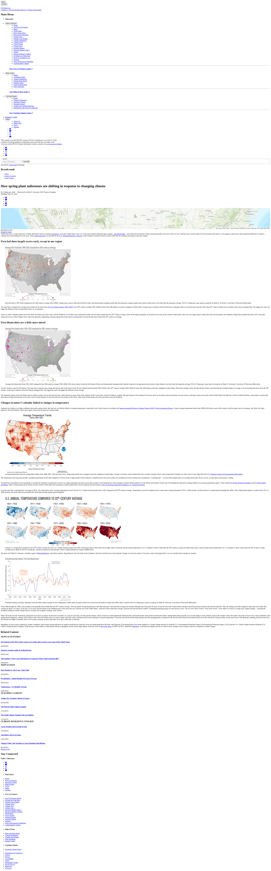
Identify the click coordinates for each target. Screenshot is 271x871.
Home (16, 25)
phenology (135, 626)
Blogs (15, 29)
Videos (16, 52)
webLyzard (13, 165)
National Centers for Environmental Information (226, 474)
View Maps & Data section (19, 92)
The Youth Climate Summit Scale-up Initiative (17, 715)
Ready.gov (8, 866)
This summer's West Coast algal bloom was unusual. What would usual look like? (30, 659)
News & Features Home (13, 798)
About (8, 119)
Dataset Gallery (19, 83)
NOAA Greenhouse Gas (22, 58)
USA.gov (8, 868)
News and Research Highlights (15, 823)
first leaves (55, 234)
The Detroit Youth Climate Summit (13, 707)
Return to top (5, 749)
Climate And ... (19, 37)
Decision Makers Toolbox (22, 54)
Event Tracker (18, 44)
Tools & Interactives (20, 85)
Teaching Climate (11, 96)
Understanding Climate (21, 63)
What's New (18, 123)
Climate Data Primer (20, 81)
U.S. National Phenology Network (70, 236)
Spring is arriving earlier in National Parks (16, 650)
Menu (3, 2)
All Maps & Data (19, 77)
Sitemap (16, 127)
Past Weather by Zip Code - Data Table (15, 670)
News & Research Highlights (23, 62)
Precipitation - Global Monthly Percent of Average (19, 678)
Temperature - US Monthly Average (14, 687)
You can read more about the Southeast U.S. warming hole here (123, 485)
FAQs (16, 125)
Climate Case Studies (21, 39)
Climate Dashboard (20, 41)
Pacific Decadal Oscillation (242, 483)
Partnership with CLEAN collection (26, 108)
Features (16, 60)
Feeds (7, 788)
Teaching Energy (19, 104)
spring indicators (39, 236)
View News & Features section (20, 69)
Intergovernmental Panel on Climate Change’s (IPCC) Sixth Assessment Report (146, 408)
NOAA (7, 855)
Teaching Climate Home (13, 849)
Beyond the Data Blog (21, 35)
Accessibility (9, 859)
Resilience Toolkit (11, 117)
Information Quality (11, 862)
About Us (17, 121)
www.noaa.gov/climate (54, 144)
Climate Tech (18, 46)
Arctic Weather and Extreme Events (14, 727)
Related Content (6, 232)
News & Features (11, 23)
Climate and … (10, 808)
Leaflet (219, 228)
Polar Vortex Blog (20, 33)
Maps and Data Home (12, 833)
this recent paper (106, 626)
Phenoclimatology (43, 553)
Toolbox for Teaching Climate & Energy (15, 698)
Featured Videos (10, 819)
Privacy (7, 857)
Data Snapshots (19, 87)
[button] (135, 216)
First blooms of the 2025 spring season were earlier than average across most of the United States (35, 642)
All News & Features (21, 27)
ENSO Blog (18, 31)
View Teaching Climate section (20, 113)
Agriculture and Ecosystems (11, 735)
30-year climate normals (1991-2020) (60, 307)
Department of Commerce (13, 853)
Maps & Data (10, 73)
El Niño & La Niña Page (22, 56)
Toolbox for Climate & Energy (24, 106)
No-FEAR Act (10, 864)
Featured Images (19, 48)
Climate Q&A (18, 42)
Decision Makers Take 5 (22, 50)
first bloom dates (119, 234)
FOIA (7, 861)
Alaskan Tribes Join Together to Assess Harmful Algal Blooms (23, 743)
